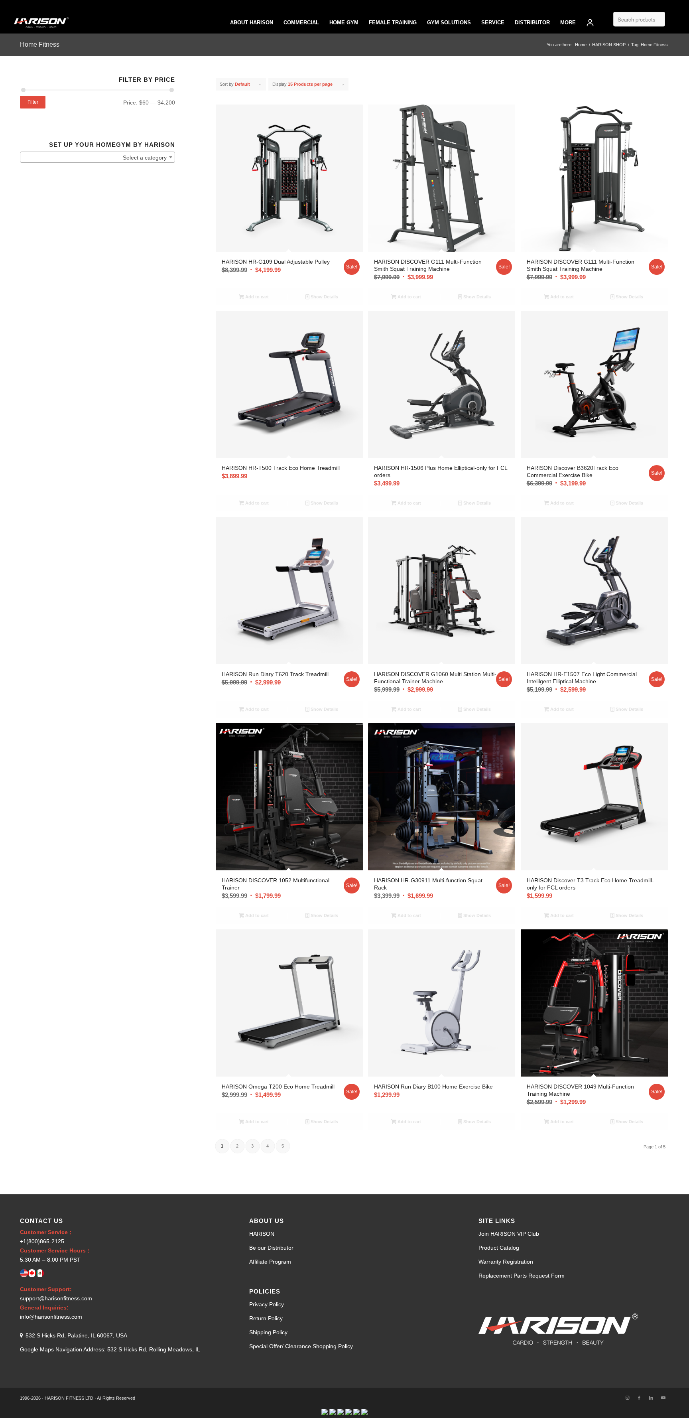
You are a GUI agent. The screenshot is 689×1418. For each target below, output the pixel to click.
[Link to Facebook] (639, 1398)
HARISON (261, 1234)
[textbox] (97, 157)
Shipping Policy (268, 1332)
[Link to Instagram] (627, 1398)
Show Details (323, 296)
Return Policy (266, 1318)
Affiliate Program (270, 1261)
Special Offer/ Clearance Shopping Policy (301, 1346)
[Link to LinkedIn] (651, 1398)
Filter (33, 102)
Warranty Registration (505, 1261)
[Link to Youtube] (663, 1398)
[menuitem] (251, 23)
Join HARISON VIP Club (508, 1234)
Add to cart (256, 296)
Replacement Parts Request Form (521, 1275)
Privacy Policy (266, 1304)
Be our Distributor (271, 1247)
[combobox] (97, 157)
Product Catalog (498, 1247)
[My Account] (590, 23)
